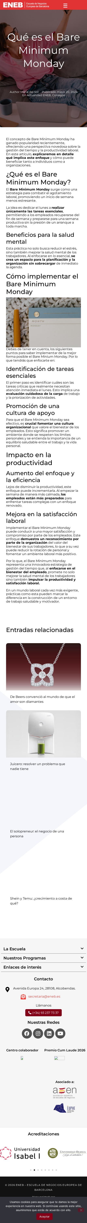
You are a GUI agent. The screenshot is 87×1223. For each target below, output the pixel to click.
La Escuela (14, 948)
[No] (81, 1210)
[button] (43, 949)
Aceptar (44, 1216)
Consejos (58, 95)
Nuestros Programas (24, 958)
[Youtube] (60, 1033)
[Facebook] (27, 1033)
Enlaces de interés (22, 967)
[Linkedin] (49, 1033)
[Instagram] (38, 1033)
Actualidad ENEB (39, 95)
